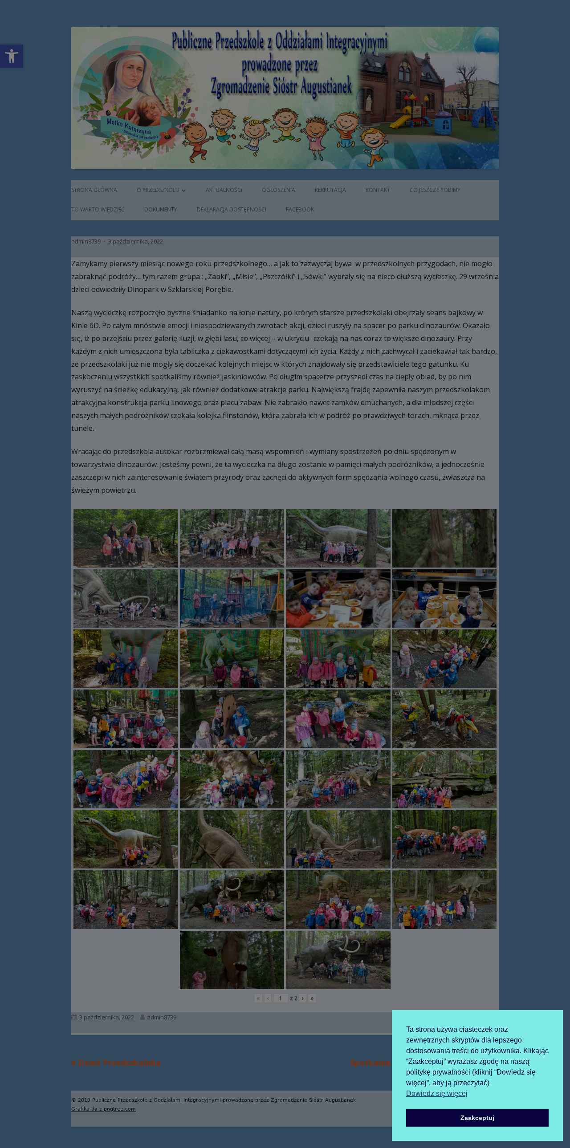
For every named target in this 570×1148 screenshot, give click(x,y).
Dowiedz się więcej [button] (437, 1093)
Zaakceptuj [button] (477, 1117)
